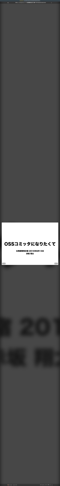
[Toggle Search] (51, 2)
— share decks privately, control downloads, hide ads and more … (30, 0)
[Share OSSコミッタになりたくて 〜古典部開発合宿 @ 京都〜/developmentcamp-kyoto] (48, 484)
